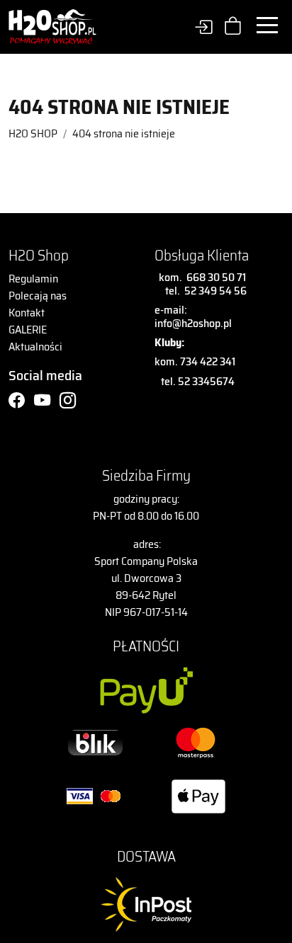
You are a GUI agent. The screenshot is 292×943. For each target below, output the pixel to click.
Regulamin (33, 278)
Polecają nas (38, 295)
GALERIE (28, 329)
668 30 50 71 (214, 277)
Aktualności (35, 346)
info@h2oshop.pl (193, 323)
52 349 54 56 (215, 290)
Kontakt (27, 312)
